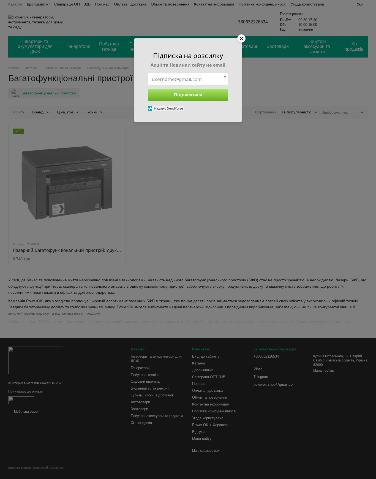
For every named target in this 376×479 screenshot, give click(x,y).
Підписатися (188, 94)
